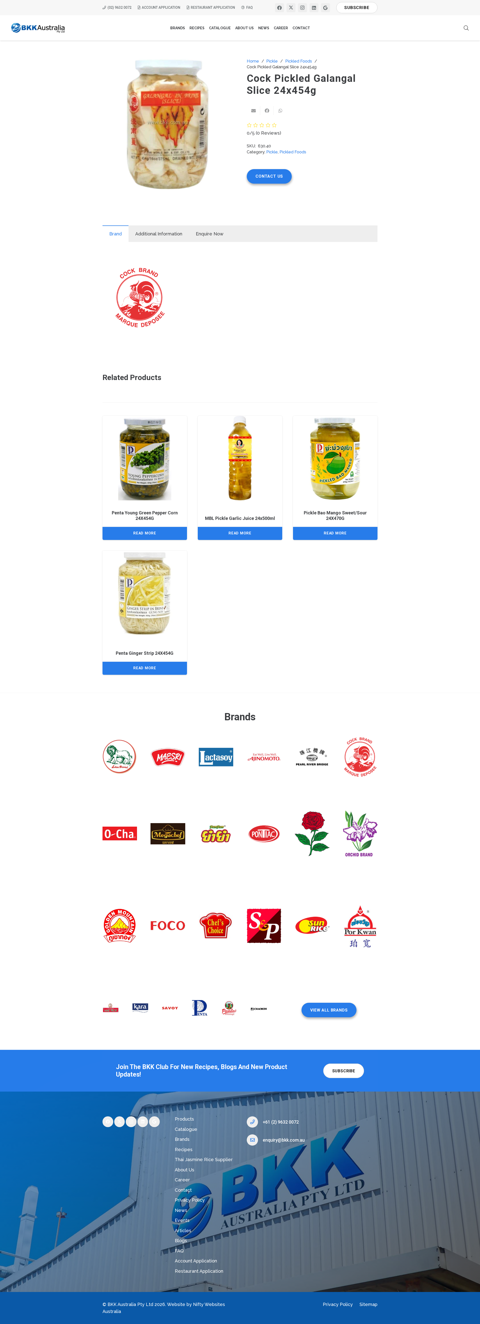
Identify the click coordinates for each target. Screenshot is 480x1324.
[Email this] (253, 110)
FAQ (179, 1250)
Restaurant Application (199, 1271)
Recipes (183, 1149)
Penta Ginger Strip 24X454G (145, 653)
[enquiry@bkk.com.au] (255, 1140)
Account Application (196, 1260)
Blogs (181, 1240)
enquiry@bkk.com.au (284, 1140)
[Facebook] (279, 7)
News (181, 1210)
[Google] (325, 7)
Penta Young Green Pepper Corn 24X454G (145, 515)
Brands (182, 1139)
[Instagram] (302, 7)
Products (184, 1119)
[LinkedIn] (314, 7)
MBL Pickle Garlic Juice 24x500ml (240, 518)
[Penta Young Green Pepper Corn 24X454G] (144, 458)
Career (182, 1179)
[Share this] (267, 110)
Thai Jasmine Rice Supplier (204, 1159)
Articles (183, 1230)
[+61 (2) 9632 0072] (255, 1122)
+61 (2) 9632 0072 (281, 1122)
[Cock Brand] (140, 298)
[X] (291, 7)
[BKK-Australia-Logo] (38, 28)
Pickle (272, 61)
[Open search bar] (466, 28)
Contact (183, 1190)
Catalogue (186, 1129)
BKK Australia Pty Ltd (130, 1304)
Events (182, 1220)
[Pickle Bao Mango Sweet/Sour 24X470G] (335, 458)
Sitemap (369, 1304)
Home (253, 61)
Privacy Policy (190, 1200)
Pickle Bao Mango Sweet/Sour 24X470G (335, 515)
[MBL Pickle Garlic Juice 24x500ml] (240, 458)
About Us (184, 1169)
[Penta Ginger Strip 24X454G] (144, 593)
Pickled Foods (298, 61)
